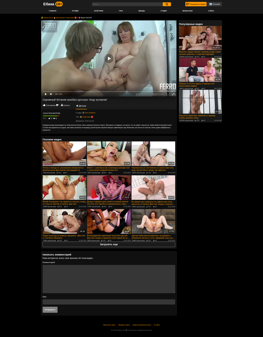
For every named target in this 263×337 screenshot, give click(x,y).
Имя (44, 297)
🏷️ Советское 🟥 (86, 117)
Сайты (211, 11)
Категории (98, 11)
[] (167, 4)
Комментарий (49, 262)
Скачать (67, 105)
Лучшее (75, 11)
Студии (164, 11)
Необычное (187, 11)
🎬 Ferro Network (88, 113)
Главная (52, 11)
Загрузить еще (109, 244)
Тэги (121, 11)
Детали (82, 106)
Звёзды (141, 11)
